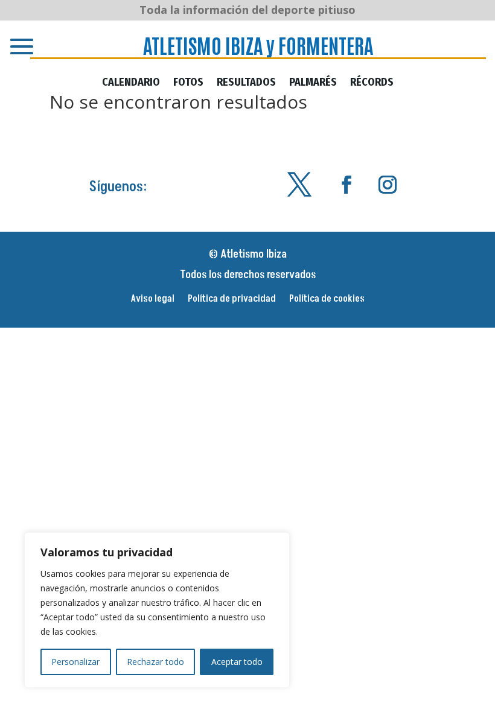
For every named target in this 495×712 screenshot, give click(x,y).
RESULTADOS (246, 83)
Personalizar (75, 661)
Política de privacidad (232, 299)
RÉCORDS (372, 83)
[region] (157, 610)
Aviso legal (152, 299)
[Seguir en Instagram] (387, 185)
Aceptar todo (237, 661)
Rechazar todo (155, 661)
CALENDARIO (131, 83)
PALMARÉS (313, 83)
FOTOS (188, 83)
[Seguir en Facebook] (346, 185)
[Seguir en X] (299, 185)
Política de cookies (327, 299)
